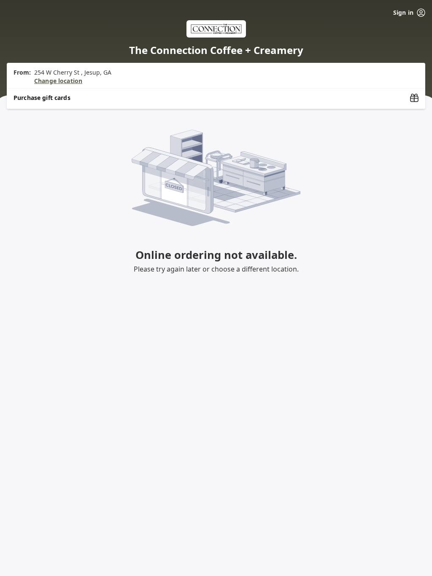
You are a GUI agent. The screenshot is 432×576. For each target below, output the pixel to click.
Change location (58, 81)
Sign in (403, 12)
